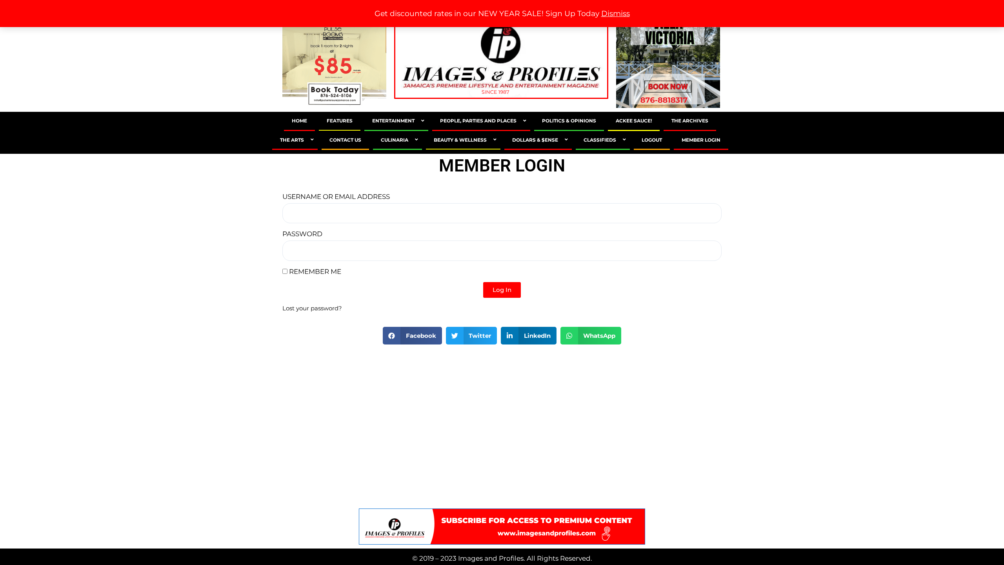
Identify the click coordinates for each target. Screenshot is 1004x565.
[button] (412, 335)
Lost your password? (312, 308)
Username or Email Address (336, 196)
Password (302, 234)
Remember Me (314, 271)
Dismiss (615, 13)
